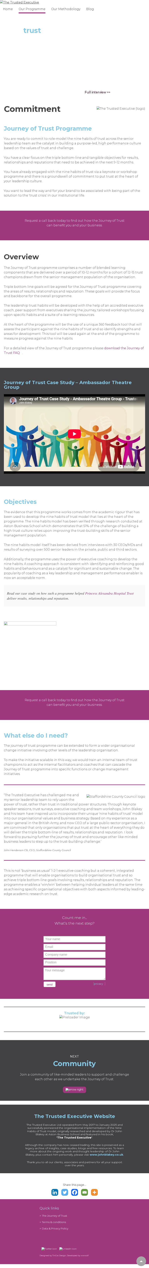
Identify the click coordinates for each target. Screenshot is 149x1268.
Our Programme (32, 9)
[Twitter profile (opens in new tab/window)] (48, 1248)
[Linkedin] (54, 1192)
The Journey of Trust (54, 1215)
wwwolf (84, 1255)
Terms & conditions (54, 1222)
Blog (90, 9)
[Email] (84, 1192)
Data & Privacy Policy (55, 1228)
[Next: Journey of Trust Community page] (74, 1090)
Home (8, 9)
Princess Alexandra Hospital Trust (109, 593)
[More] (94, 1192)
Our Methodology (65, 9)
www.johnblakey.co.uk (106, 1154)
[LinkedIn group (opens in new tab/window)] (67, 1248)
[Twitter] (64, 1192)
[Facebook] (74, 1192)
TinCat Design (59, 1255)
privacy (98, 983)
